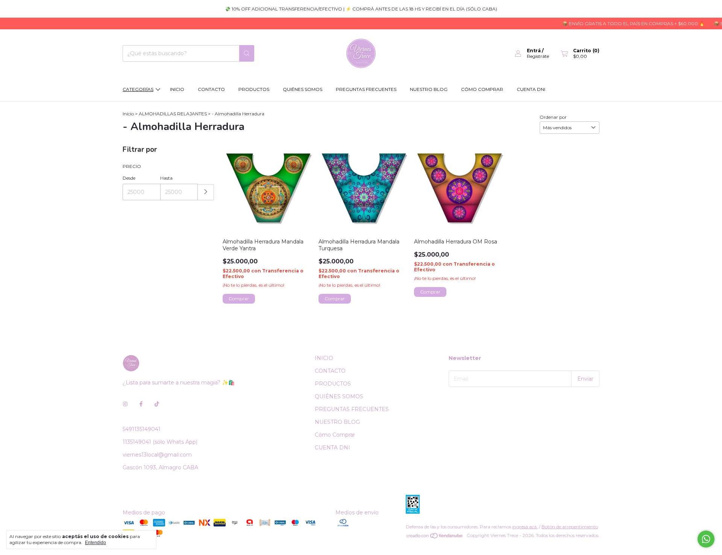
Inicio (128, 113)
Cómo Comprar (482, 89)
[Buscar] (246, 53)
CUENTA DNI (531, 89)
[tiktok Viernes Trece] (156, 404)
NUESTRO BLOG (428, 89)
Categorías (138, 89)
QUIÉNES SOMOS (302, 89)
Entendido (95, 542)
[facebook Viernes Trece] (141, 404)
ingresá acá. (525, 526)
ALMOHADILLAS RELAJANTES (173, 113)
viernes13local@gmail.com (157, 454)
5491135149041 (142, 429)
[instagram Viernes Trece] (125, 404)
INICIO (177, 89)
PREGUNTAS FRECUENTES (366, 89)
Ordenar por (553, 117)
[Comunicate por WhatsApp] (706, 539)
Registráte (538, 56)
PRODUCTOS (253, 89)
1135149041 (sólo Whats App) (160, 442)
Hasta (166, 178)
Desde (129, 178)
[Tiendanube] (435, 537)
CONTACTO (211, 89)
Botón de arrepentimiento (570, 526)
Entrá (534, 50)
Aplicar (206, 192)
